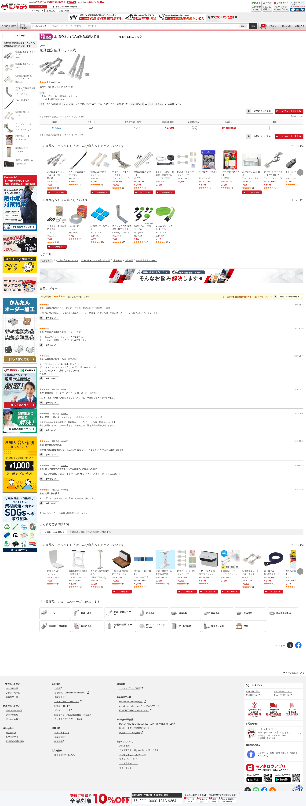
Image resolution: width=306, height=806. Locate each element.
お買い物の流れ (253, 691)
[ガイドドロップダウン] (281, 8)
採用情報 (56, 728)
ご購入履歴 (64, 10)
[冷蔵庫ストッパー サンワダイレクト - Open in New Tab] (230, 559)
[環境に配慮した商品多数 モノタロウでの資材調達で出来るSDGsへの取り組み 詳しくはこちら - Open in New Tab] (20, 551)
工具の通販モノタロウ (67, 260)
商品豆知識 (11, 732)
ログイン (38, 6)
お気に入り (299, 26)
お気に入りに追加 (262, 111)
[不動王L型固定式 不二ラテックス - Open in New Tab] (121, 559)
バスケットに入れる (291, 111)
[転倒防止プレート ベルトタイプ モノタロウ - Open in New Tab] (251, 559)
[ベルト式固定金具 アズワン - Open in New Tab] (78, 160)
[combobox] (145, 26)
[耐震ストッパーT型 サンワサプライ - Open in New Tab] (186, 559)
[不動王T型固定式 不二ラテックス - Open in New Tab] (208, 559)
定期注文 (51, 10)
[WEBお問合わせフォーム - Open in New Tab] (256, 6)
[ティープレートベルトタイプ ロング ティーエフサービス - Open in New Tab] (273, 160)
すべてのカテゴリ (39, 26)
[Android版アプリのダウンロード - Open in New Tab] (288, 778)
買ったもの (286, 26)
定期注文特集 (12, 715)
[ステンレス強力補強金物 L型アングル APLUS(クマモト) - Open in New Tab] (121, 214)
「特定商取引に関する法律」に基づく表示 (139, 750)
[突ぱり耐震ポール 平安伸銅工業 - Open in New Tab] (165, 559)
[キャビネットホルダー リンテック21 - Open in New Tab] (208, 160)
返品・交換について (283, 695)
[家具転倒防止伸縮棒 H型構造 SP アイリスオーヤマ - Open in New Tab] (78, 559)
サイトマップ (125, 768)
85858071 (56, 128)
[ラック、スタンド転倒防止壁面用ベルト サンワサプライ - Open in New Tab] (165, 160)
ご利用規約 (124, 746)
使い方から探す (13, 719)
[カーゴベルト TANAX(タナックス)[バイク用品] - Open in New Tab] (273, 559)
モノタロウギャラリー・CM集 (68, 719)
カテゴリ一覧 (12, 688)
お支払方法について (283, 691)
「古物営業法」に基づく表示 (132, 754)
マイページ (35, 10)
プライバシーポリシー (129, 759)
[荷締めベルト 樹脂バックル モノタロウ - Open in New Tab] (143, 214)
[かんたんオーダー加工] (20, 362)
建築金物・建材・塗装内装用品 (95, 260)
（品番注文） (23, 26)
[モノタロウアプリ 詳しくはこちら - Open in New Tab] (273, 767)
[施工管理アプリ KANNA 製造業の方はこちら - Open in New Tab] (20, 432)
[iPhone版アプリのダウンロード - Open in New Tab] (259, 778)
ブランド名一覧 (13, 693)
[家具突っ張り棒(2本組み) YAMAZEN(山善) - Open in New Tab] (100, 559)
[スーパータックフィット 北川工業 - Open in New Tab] (230, 160)
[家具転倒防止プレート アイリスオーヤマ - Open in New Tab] (295, 559)
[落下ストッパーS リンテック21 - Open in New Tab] (295, 160)
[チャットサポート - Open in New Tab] (267, 6)
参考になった (51, 318)
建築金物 (117, 260)
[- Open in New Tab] (255, 709)
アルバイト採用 (61, 732)
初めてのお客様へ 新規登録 (66, 7)
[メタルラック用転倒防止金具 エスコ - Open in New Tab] (56, 214)
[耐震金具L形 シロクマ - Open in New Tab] (56, 559)
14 (85, 296)
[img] (15, 6)
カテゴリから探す (9, 26)
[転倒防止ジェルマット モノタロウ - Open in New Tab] (100, 214)
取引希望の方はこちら (64, 755)
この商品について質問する (54, 532)
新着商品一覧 (12, 697)
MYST (42, 46)
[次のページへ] (300, 172)
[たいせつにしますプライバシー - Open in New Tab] (297, 790)
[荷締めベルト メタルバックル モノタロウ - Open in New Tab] (165, 214)
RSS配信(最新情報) (15, 741)
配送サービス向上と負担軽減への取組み (73, 715)
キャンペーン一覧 (14, 710)
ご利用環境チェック (128, 763)
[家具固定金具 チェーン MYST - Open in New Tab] (143, 160)
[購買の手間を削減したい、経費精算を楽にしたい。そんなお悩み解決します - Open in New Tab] (171, 275)
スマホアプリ (12, 737)
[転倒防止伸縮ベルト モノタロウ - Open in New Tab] (100, 160)
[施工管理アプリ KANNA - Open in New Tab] (20, 408)
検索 (253, 26)
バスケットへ (59, 192)
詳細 (242, 26)
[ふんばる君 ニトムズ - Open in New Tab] (78, 214)
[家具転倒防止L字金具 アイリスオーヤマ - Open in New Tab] (251, 160)
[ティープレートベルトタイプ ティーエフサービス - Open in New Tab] (121, 160)
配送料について (253, 695)
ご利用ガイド (256, 685)
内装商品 (129, 260)
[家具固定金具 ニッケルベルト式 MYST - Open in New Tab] (56, 160)
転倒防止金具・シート (146, 260)
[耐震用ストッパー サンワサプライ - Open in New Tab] (186, 160)
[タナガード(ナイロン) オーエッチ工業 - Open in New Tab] (143, 559)
